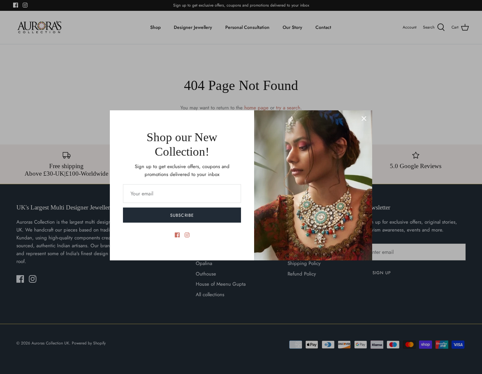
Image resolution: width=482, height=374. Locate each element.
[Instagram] (187, 234)
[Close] (364, 118)
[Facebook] (177, 234)
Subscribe (181, 215)
